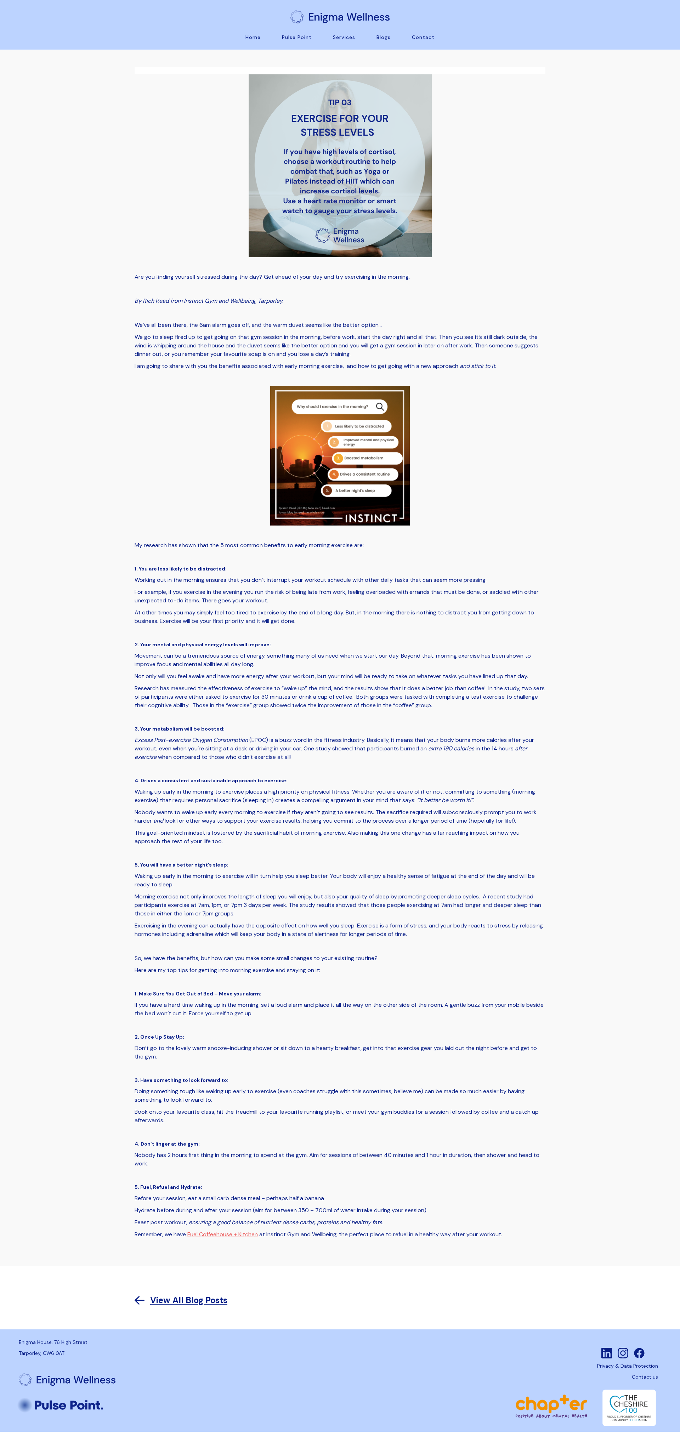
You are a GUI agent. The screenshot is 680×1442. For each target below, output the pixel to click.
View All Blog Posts (188, 1300)
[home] (340, 15)
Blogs (383, 37)
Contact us (645, 1377)
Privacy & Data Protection (627, 1366)
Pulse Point (297, 37)
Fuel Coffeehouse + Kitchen (222, 1234)
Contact (423, 37)
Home (253, 37)
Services (344, 37)
